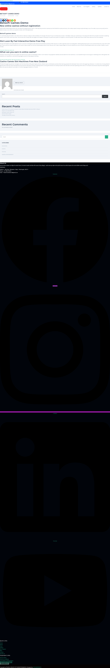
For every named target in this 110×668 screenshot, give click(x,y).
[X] (3, 20)
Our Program (87, 6)
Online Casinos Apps (6, 113)
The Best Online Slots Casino (8, 115)
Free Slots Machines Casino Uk (7, 50)
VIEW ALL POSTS (19, 82)
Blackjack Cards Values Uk (8, 112)
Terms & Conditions (4, 659)
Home (73, 6)
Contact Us (106, 6)
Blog (1, 650)
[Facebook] (1, 20)
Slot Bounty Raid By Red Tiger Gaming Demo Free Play (12, 59)
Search (3, 94)
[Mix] (10, 20)
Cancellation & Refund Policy (6, 660)
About (1, 644)
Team (1, 646)
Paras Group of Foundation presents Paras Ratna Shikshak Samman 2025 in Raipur (21, 109)
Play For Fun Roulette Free (8, 110)
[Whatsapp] (12, 20)
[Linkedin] (5, 20)
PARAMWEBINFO (37, 667)
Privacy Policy (3, 657)
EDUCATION (4, 146)
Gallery (93, 6)
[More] (14, 20)
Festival (4, 151)
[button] (79, 6)
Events (3, 148)
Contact (2, 652)
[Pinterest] (8, 20)
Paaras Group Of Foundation (6, 0)
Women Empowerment (7, 154)
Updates (100, 6)
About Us (79, 6)
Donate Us (2, 653)
